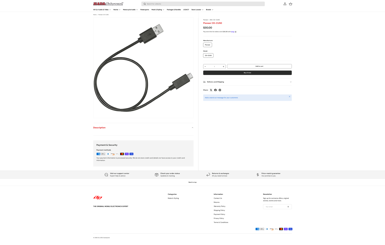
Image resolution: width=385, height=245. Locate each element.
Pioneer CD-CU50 (103, 14)
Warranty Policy (219, 206)
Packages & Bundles (174, 9)
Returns (216, 202)
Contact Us (218, 198)
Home (95, 14)
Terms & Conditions (221, 222)
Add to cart (259, 66)
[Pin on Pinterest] (220, 90)
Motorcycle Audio (129, 9)
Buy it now (247, 73)
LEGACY (186, 9)
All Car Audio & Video (100, 9)
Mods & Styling (156, 9)
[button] (290, 4)
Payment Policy (219, 214)
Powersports (144, 9)
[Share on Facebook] (215, 90)
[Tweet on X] (211, 90)
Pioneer (205, 20)
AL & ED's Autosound (104, 237)
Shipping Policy (219, 210)
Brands (208, 9)
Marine (115, 9)
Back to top (193, 182)
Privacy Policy (219, 218)
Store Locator (196, 9)
